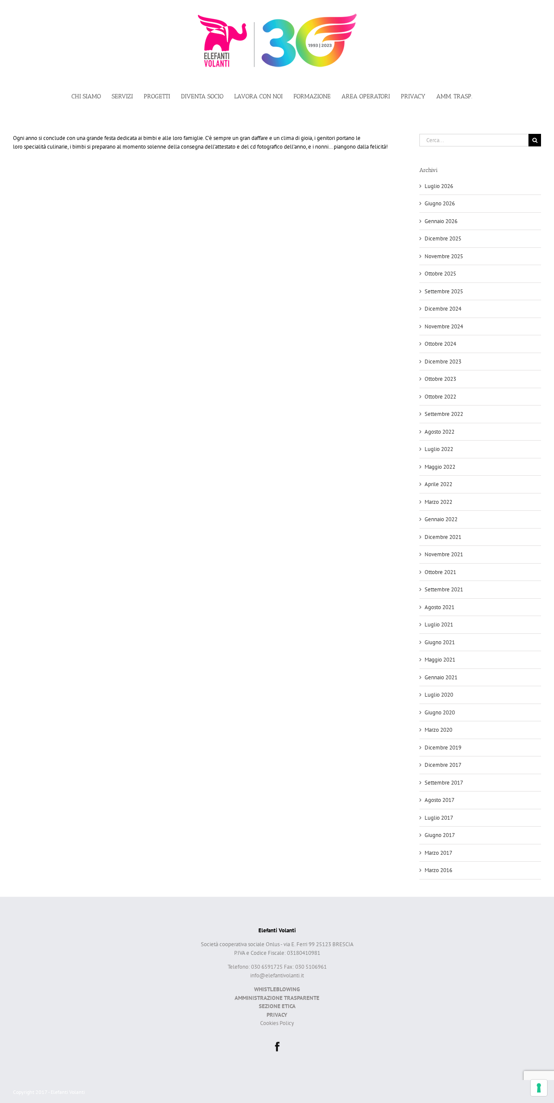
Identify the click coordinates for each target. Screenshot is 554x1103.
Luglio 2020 (439, 694)
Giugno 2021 (440, 642)
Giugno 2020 (440, 712)
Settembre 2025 (444, 291)
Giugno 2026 (440, 203)
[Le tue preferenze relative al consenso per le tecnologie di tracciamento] (539, 1088)
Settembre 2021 (444, 589)
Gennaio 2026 (441, 221)
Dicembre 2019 (443, 747)
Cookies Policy (277, 1023)
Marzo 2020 (438, 729)
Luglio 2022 (439, 449)
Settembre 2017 (444, 782)
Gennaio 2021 (441, 677)
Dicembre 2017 (443, 765)
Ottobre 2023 (440, 379)
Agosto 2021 (439, 607)
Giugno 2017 (440, 835)
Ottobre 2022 (440, 396)
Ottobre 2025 (440, 273)
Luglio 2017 (439, 817)
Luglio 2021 (439, 624)
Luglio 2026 (439, 186)
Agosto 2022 (439, 431)
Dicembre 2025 (443, 238)
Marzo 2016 (438, 870)
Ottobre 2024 (440, 343)
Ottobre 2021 (440, 572)
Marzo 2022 (438, 502)
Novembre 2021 (444, 554)
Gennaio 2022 (441, 519)
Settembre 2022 (444, 414)
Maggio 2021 (440, 659)
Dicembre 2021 (443, 537)
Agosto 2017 (439, 800)
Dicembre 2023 (443, 361)
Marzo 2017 (438, 852)
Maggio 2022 (440, 466)
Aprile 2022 (438, 484)
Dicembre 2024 (443, 308)
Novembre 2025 (444, 256)
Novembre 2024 (444, 326)
